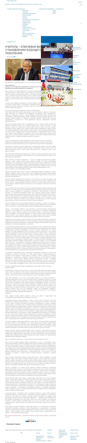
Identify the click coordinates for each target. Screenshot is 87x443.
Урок (24, 32)
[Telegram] (35, 421)
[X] (28, 421)
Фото (54, 13)
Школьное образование (29, 33)
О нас (57, 9)
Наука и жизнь (26, 21)
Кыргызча (9, 0)
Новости (23, 9)
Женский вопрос (27, 15)
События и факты (27, 27)
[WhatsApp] (31, 421)
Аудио (54, 10)
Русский (14, 0)
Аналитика (18, 9)
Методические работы (45, 9)
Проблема (25, 24)
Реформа (25, 25)
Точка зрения (26, 30)
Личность (25, 18)
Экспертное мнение (28, 35)
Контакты (61, 9)
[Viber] (33, 421)
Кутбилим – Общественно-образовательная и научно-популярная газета (23, 4)
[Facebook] (81, 4)
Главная (13, 9)
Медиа (53, 9)
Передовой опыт (27, 22)
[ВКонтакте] (26, 421)
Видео (54, 12)
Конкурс (25, 16)
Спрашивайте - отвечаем (29, 28)
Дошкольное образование (29, 13)
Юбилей (25, 36)
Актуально (25, 12)
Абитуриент (26, 10)
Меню (9, 9)
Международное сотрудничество (31, 19)
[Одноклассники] (29, 421)
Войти (80, 2)
